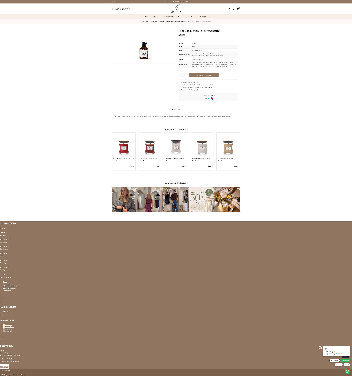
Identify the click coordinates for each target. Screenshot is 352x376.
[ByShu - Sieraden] (176, 8)
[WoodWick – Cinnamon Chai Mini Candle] (150, 144)
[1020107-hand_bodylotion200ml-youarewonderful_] (144, 46)
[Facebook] (112, 1)
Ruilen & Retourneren (10, 288)
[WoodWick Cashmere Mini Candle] (228, 144)
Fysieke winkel (185, 90)
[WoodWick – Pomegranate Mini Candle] (123, 144)
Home (147, 16)
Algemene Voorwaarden (11, 286)
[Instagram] (115, 1)
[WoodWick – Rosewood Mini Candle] (176, 144)
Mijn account (7, 325)
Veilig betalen (7, 290)
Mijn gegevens (7, 331)
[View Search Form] (229, 9)
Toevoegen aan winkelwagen (204, 75)
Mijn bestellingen (8, 327)
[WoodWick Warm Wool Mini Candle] (202, 144)
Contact (5, 311)
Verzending (6, 284)
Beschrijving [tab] (176, 109)
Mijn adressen (7, 329)
